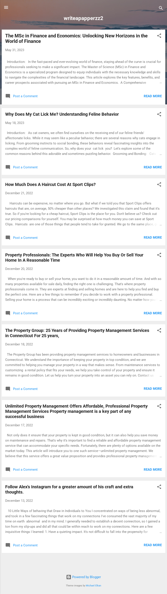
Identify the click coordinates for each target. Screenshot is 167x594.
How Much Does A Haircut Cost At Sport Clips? (50, 184)
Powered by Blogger (86, 577)
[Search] (161, 8)
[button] (159, 36)
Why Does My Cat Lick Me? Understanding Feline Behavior (62, 114)
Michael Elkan (93, 585)
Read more (153, 96)
